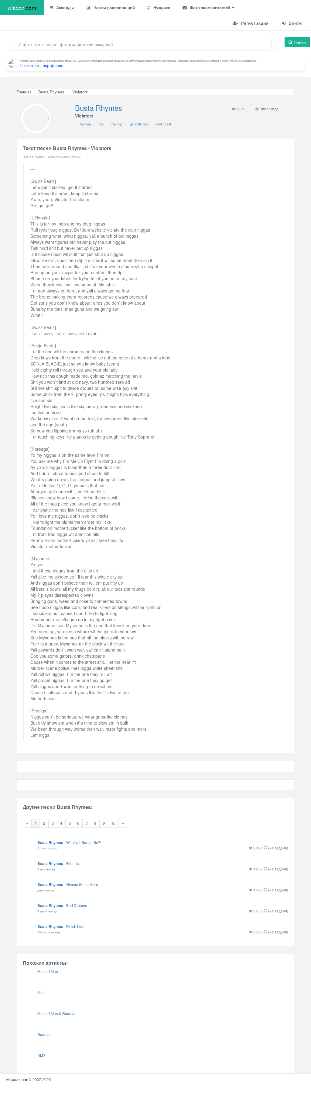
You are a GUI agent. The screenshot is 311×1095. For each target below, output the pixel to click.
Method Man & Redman (57, 1013)
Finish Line (75, 926)
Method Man (47, 971)
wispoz (22, 8)
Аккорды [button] (64, 7)
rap (101, 123)
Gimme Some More (82, 884)
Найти (299, 42)
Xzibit (41, 992)
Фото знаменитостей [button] (210, 7)
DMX (41, 1055)
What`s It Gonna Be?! (83, 842)
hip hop (116, 123)
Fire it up (73, 863)
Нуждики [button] (161, 7)
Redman (44, 1034)
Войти (294, 23)
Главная (24, 92)
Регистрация (254, 23)
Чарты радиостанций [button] (113, 7)
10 (113, 823)
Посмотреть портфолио (41, 65)
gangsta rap (139, 123)
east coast (163, 123)
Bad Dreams (76, 905)
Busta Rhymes (51, 92)
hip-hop (85, 123)
